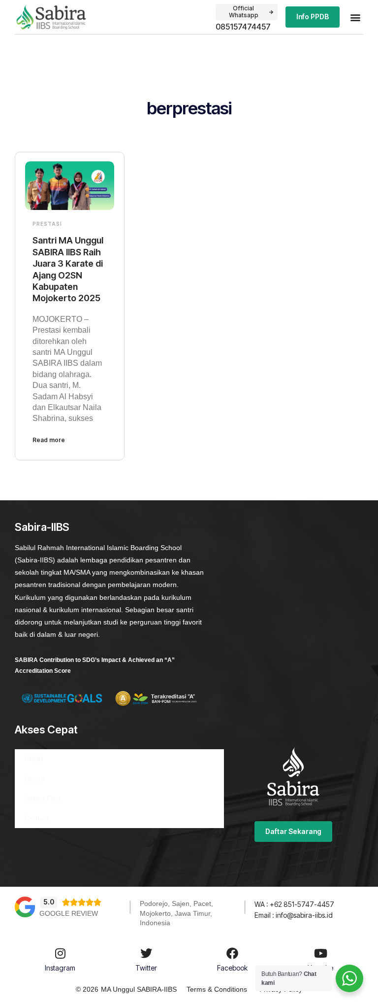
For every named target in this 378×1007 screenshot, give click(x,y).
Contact (37, 818)
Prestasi (47, 224)
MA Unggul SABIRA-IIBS (139, 989)
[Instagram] (60, 953)
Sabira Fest (43, 798)
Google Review (68, 913)
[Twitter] (146, 953)
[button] (355, 17)
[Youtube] (320, 953)
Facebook (232, 968)
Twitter (146, 968)
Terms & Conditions (217, 989)
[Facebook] (232, 953)
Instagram (60, 968)
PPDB (34, 759)
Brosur (35, 779)
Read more (48, 440)
